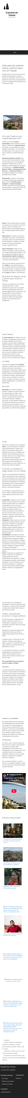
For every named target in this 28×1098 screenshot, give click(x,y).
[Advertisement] (14, 35)
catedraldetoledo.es (6, 1092)
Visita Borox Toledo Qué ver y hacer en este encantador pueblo (12, 1005)
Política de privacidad (8, 1081)
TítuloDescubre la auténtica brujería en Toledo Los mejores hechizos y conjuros (12, 841)
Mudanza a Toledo (14, 1044)
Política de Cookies (7, 1084)
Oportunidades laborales (9, 1046)
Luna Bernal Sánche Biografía (8, 1070)
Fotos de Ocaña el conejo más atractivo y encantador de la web (11, 911)
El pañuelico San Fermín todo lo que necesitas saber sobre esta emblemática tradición (12, 1030)
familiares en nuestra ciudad (13, 981)
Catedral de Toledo (12, 13)
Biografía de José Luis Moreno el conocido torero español (11, 887)
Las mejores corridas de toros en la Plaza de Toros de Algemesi (12, 958)
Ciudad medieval (9, 1042)
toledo (19, 1046)
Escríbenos (18, 1078)
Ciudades (6, 1040)
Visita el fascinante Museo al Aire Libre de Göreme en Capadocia (11, 863)
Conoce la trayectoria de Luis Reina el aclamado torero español (12, 934)
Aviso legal (5, 1078)
